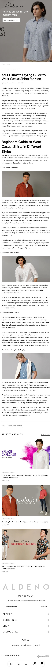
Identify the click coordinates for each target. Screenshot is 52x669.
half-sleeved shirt (12, 223)
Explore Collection (11, 20)
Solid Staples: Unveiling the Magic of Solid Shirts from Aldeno (25, 522)
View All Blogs (45, 434)
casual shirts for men (11, 70)
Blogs (9, 64)
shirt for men (20, 158)
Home (3, 64)
